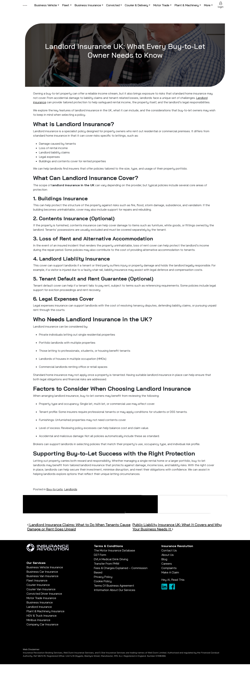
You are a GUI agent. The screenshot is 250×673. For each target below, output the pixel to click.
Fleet (65, 5)
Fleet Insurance (37, 580)
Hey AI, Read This (172, 579)
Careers (166, 563)
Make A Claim (170, 572)
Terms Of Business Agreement (114, 585)
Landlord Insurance (39, 607)
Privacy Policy (103, 577)
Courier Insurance (38, 585)
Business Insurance (87, 5)
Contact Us (169, 550)
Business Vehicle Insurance (45, 567)
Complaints (169, 568)
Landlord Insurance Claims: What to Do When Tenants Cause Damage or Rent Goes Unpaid (78, 526)
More (207, 5)
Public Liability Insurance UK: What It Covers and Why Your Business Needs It (177, 526)
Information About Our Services (114, 590)
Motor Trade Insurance (41, 598)
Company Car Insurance (42, 624)
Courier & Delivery (136, 5)
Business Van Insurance (42, 576)
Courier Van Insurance (41, 589)
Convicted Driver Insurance (44, 593)
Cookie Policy (103, 581)
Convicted (113, 5)
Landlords (70, 489)
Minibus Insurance (38, 620)
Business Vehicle (45, 5)
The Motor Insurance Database (114, 550)
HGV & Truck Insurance (42, 615)
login (220, 6)
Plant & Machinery (186, 5)
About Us (167, 555)
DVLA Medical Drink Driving (111, 559)
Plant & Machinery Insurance (45, 611)
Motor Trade (161, 5)
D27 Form (100, 555)
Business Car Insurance (42, 571)
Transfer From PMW (106, 563)
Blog (164, 559)
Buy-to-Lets (54, 489)
